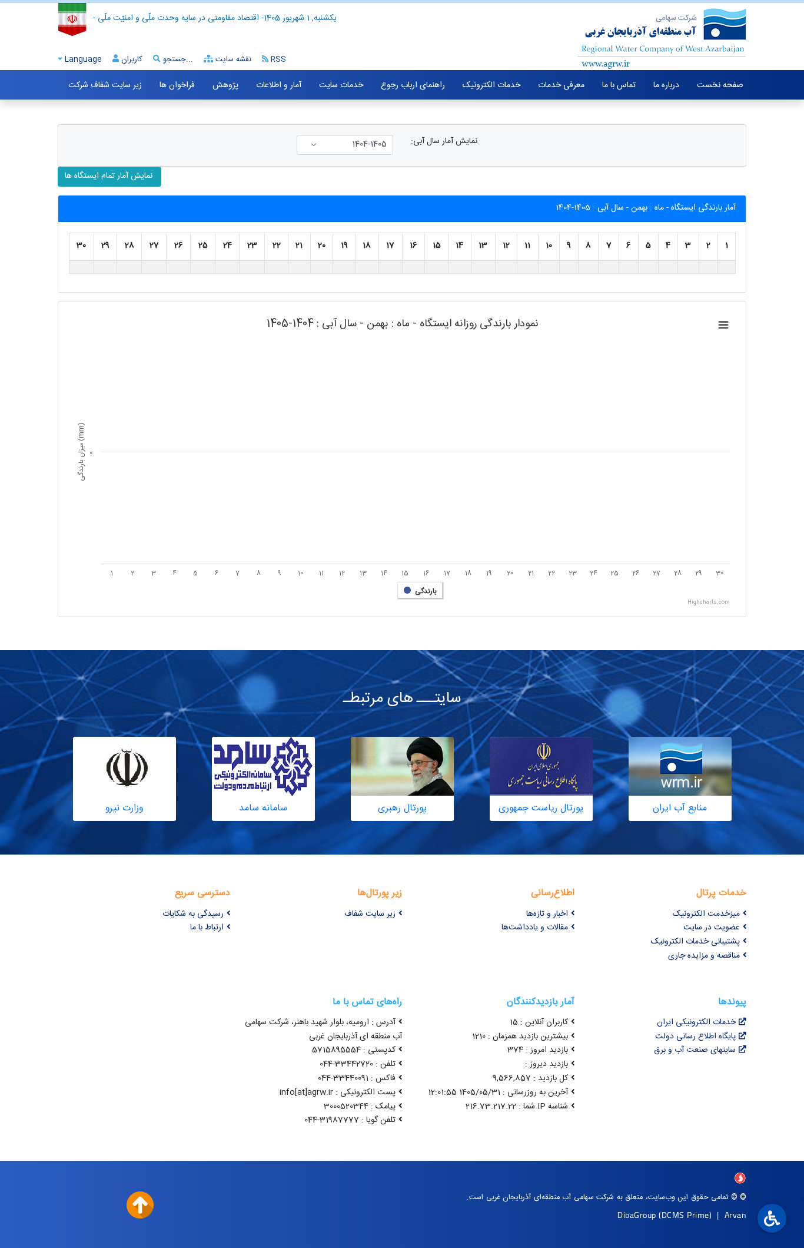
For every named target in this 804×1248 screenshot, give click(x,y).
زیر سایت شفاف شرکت (105, 85)
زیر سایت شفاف (370, 914)
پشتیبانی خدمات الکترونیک (695, 942)
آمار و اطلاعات (278, 85)
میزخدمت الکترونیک (706, 914)
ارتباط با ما (207, 928)
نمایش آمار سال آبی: (444, 141)
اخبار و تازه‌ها (547, 914)
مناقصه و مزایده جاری (704, 956)
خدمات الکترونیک (491, 85)
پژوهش (225, 85)
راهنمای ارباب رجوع (413, 85)
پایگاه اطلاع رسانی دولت (695, 1036)
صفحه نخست (720, 85)
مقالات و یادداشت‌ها (534, 928)
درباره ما (666, 85)
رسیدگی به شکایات (193, 914)
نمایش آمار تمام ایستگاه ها (110, 176)
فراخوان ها (177, 85)
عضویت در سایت (711, 928)
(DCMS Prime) (685, 1214)
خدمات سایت (341, 85)
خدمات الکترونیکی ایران (696, 1022)
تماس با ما (619, 85)
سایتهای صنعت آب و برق (695, 1050)
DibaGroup (636, 1214)
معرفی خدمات (561, 85)
